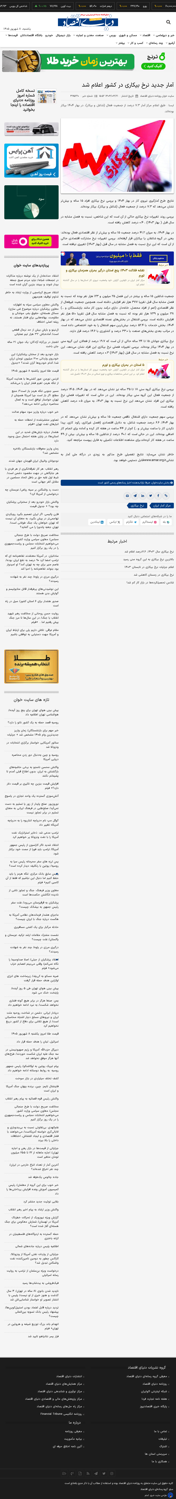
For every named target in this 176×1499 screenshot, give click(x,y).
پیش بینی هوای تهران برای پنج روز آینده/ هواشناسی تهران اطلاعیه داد (33, 712)
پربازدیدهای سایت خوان (31, 265)
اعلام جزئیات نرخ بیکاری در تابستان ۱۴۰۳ (149, 567)
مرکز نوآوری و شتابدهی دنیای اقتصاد (60, 1391)
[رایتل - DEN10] (31, 241)
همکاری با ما (159, 1461)
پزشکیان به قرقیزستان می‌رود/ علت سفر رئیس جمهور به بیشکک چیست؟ (35, 905)
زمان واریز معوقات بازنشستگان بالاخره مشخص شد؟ (36, 451)
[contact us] (72, 1473)
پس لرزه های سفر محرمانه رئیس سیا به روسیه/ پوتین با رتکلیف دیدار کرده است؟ (34, 864)
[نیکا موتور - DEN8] (31, 129)
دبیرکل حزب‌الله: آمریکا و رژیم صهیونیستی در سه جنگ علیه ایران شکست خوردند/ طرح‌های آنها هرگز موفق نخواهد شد (32, 1054)
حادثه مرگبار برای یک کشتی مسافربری (36, 927)
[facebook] (158, 495)
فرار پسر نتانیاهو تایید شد (43, 1336)
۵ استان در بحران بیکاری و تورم (123, 365)
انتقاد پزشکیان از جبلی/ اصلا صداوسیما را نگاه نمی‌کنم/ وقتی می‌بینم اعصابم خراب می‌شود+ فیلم (34, 964)
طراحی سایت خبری (158, 1495)
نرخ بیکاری (137, 505)
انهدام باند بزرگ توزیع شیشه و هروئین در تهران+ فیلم (33, 1326)
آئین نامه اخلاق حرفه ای (67, 1446)
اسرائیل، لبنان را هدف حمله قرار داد (38, 1042)
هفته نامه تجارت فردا (154, 1399)
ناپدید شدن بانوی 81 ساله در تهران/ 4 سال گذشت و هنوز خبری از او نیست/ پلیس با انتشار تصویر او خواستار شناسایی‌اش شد (33, 1295)
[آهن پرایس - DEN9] (31, 161)
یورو (128, 6)
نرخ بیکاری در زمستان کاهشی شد (154, 575)
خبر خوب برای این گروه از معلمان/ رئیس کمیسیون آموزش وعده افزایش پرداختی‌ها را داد (32, 1189)
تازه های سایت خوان (31, 700)
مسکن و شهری (128, 35)
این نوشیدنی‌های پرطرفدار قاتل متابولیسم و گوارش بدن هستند (32, 591)
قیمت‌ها (12, 35)
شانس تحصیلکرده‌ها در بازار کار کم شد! (150, 583)
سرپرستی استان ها (156, 1454)
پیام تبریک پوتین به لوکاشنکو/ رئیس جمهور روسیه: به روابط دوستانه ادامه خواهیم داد (32, 1068)
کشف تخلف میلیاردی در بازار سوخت (37, 1078)
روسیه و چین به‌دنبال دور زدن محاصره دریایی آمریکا (35, 757)
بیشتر (121, 43)
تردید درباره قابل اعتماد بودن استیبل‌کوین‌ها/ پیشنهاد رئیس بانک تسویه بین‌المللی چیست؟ (32, 1312)
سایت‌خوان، (156, 483)
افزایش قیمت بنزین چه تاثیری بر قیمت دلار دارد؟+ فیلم (33, 786)
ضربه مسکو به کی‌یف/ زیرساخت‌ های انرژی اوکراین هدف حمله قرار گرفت (33, 978)
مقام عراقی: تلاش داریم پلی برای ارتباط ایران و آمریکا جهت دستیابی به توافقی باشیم (32, 632)
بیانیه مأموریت (73, 1439)
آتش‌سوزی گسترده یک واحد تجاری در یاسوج (32, 796)
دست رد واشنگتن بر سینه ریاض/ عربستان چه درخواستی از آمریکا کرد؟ (32, 492)
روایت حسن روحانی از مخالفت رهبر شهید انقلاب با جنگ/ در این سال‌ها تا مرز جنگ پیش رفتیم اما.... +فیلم (33, 618)
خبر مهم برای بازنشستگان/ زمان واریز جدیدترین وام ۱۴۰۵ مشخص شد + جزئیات (33, 732)
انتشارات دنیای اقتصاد (69, 1376)
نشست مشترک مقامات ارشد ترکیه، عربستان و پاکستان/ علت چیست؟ (32, 937)
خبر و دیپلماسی (165, 35)
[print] (127, 495)
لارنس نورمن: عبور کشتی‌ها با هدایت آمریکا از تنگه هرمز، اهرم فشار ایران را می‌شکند (32, 381)
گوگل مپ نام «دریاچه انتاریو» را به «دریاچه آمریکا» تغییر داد (33, 822)
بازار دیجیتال (63, 35)
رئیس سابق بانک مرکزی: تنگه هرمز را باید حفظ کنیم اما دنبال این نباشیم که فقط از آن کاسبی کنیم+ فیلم (32, 878)
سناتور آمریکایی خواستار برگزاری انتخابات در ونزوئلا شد (32, 745)
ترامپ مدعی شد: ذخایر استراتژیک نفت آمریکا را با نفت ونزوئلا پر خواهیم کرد (35, 835)
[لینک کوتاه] (165, 495)
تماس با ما (160, 1431)
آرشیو (171, 43)
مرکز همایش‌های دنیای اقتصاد (64, 1384)
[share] (80, 1473)
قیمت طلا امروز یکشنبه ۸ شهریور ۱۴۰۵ (35, 371)
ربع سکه (167, 6)
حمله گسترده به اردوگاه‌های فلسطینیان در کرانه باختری (34, 1236)
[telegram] (135, 495)
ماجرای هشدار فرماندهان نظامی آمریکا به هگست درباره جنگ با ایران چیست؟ (34, 917)
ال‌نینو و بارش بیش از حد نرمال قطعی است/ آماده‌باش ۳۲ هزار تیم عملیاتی (35, 332)
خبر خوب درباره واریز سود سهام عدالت (35, 412)
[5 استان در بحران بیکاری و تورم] (159, 371)
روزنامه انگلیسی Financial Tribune (61, 1414)
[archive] (64, 1473)
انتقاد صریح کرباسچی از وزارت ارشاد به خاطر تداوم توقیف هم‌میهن (32, 294)
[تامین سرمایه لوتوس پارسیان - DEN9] (31, 202)
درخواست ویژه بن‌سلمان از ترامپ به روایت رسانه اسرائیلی (33, 1273)
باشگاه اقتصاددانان (31, 35)
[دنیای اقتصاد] (88, 22)
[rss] (88, 1473)
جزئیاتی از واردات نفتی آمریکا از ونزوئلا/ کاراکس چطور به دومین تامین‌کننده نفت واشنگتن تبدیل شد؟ (34, 1258)
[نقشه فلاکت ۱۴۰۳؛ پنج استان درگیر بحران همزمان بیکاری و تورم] (159, 276)
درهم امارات (89, 6)
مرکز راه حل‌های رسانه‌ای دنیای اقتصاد (59, 1406)
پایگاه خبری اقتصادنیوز (153, 1406)
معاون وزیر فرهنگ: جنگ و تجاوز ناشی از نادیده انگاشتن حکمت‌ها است (34, 892)
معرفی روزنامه (73, 1431)
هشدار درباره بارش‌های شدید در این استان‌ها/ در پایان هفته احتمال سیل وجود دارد (33, 436)
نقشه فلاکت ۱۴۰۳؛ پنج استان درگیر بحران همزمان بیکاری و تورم (105, 273)
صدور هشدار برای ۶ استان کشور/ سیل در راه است (32, 603)
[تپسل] (63, 253)
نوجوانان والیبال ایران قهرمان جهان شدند (34, 461)
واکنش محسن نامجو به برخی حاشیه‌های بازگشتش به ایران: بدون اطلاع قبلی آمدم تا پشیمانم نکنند (32, 771)
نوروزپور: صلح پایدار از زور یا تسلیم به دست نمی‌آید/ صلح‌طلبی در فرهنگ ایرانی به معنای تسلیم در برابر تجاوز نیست (32, 808)
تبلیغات (162, 1439)
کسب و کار (136, 43)
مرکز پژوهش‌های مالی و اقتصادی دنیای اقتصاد (53, 1399)
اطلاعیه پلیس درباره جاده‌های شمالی (37, 1246)
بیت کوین (49, 6)
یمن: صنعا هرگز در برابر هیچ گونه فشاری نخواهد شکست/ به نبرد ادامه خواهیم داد (33, 1003)
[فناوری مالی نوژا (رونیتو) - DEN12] (31, 667)
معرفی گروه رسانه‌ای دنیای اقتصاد (146, 1376)
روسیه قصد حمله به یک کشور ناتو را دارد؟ (33, 722)
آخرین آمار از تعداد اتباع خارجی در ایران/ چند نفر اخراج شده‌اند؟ (34, 1167)
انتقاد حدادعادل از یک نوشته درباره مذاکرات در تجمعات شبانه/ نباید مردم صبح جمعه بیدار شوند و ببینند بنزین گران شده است (32, 280)
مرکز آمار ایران (162, 505)
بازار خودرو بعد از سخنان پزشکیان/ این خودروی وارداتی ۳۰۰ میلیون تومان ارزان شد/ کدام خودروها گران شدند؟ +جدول (34, 358)
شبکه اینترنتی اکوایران (154, 1391)
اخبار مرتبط (117, 541)
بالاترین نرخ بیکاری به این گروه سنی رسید (148, 559)
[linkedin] (142, 495)
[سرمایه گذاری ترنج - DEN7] (88, 61)
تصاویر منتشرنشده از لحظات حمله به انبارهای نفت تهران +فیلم (36, 422)
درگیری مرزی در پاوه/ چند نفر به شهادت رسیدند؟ (34, 579)
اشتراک (163, 1446)
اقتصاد (145, 35)
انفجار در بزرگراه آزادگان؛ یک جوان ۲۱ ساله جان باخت (33, 344)
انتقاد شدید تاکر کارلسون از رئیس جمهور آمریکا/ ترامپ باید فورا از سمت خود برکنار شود (34, 849)
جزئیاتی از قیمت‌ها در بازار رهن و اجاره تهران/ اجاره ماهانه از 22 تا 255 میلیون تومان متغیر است (35, 1152)
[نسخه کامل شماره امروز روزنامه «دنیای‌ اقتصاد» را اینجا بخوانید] (46, 96)
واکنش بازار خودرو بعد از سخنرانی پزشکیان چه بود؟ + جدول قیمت (32, 504)
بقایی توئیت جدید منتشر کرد (41, 1202)
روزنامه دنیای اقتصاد (155, 1384)
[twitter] (150, 495)
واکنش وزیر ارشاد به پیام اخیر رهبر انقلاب (33, 1210)
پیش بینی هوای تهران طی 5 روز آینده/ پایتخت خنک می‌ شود (35, 990)
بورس (112, 35)
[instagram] (112, 1473)
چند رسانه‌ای (155, 43)
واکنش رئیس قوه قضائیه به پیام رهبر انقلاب (32, 1099)
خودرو (49, 35)
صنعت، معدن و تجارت (89, 35)
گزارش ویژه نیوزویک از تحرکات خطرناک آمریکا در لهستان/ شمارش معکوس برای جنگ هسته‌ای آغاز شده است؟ (32, 1221)
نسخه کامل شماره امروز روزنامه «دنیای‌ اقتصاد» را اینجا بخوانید (23, 100)
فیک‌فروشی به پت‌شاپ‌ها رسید (40, 1283)
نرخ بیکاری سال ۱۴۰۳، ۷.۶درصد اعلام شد (149, 552)
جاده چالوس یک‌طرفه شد (43, 1177)
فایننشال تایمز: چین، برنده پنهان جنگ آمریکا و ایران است (32, 1088)
